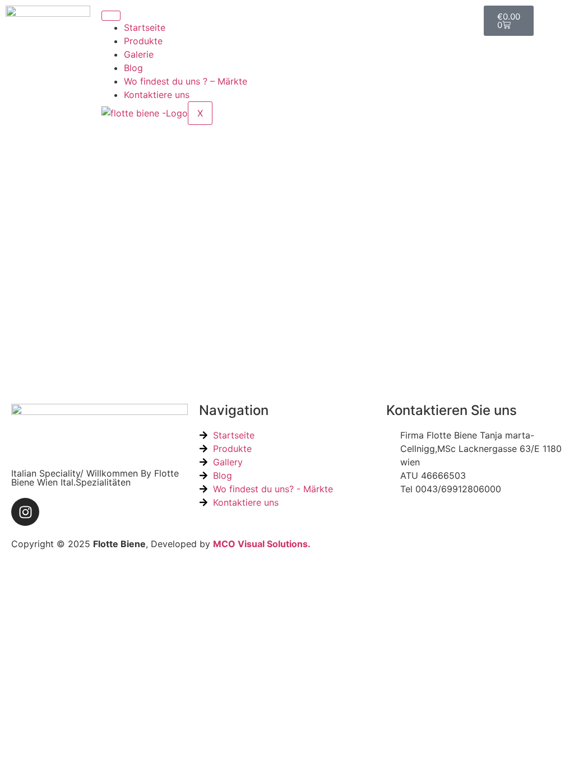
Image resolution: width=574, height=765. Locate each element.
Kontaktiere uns (156, 94)
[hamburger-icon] (111, 16)
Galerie (139, 54)
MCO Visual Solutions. (262, 543)
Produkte (143, 40)
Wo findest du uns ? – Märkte (185, 81)
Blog (133, 67)
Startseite (144, 27)
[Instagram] (25, 512)
